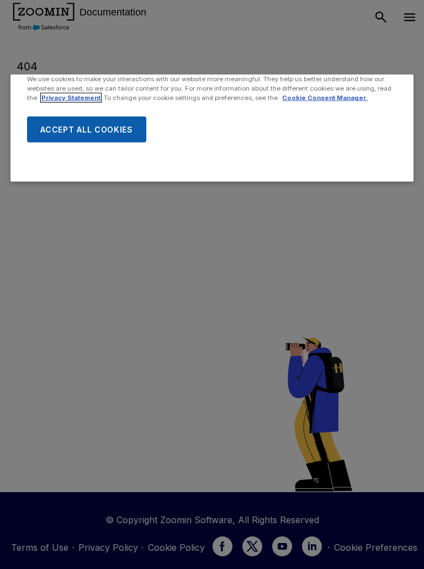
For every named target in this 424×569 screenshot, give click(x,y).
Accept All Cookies (86, 129)
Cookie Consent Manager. (325, 98)
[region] (212, 128)
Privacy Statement (70, 98)
